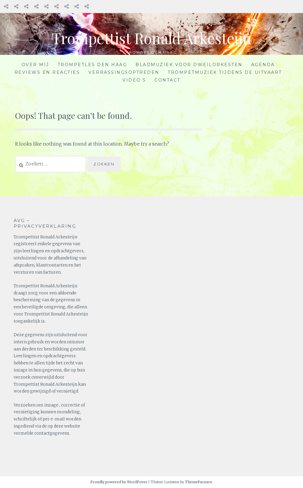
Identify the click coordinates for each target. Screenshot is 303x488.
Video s (134, 80)
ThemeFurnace (198, 482)
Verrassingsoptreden (123, 72)
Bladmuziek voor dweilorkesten (189, 64)
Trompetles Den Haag (92, 64)
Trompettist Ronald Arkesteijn (152, 38)
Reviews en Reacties (47, 72)
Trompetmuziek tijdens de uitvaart (225, 72)
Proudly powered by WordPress (118, 482)
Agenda (263, 64)
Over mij (35, 64)
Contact (167, 80)
